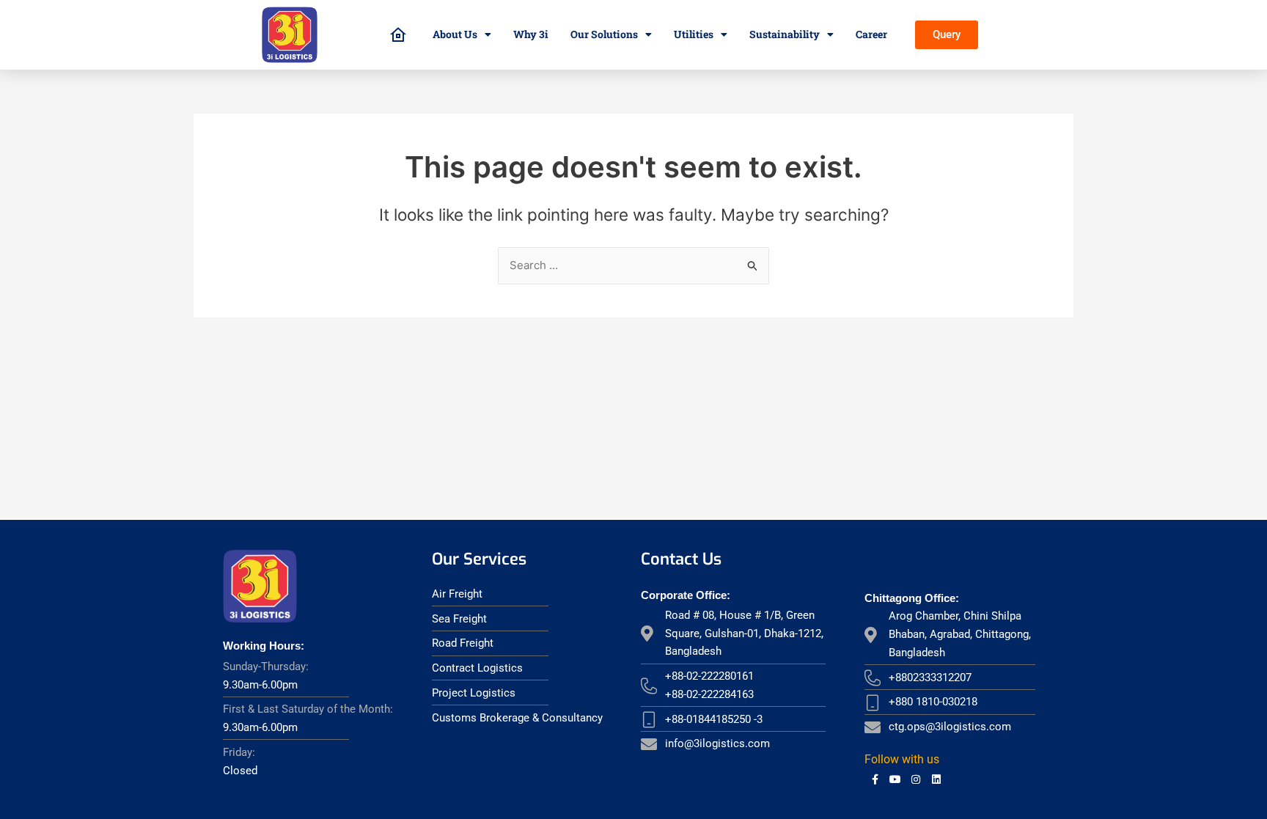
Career (871, 34)
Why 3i (530, 34)
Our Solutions (604, 34)
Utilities (693, 34)
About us (455, 34)
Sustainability (784, 34)
